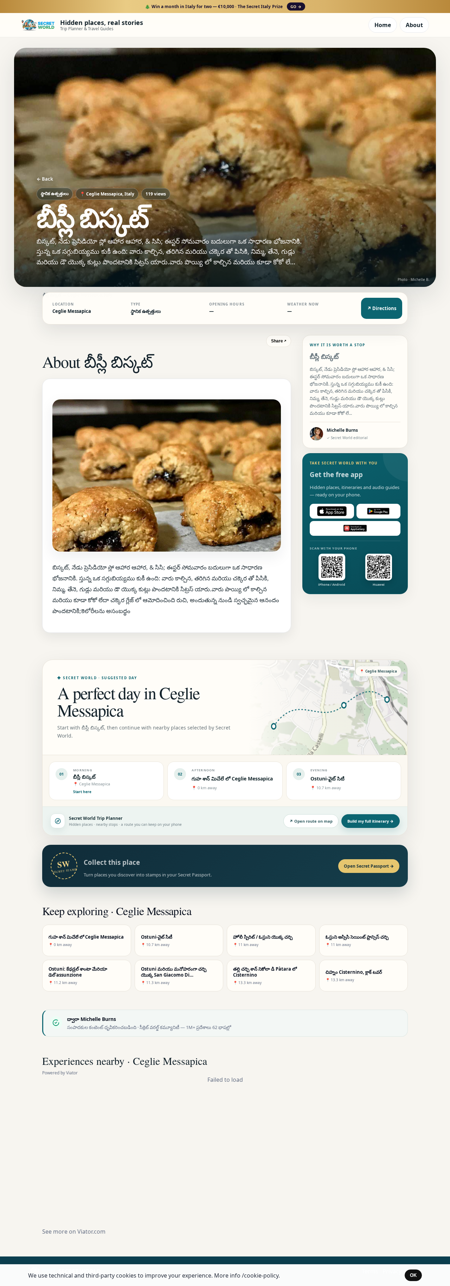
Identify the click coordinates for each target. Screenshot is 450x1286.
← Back (45, 179)
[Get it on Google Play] (378, 511)
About (414, 25)
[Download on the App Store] (332, 511)
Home (382, 25)
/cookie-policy (260, 1275)
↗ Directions (381, 308)
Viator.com (91, 1231)
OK (413, 1275)
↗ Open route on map (311, 821)
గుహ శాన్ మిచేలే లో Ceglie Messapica (232, 778)
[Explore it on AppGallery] (355, 528)
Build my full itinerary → (370, 821)
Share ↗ (278, 341)
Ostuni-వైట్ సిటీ (327, 778)
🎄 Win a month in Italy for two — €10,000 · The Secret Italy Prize (223, 6)
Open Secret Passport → (369, 866)
